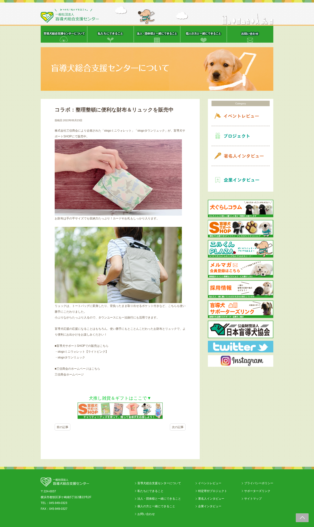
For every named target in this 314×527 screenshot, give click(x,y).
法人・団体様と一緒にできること (159, 498)
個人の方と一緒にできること (156, 506)
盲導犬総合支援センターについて (159, 483)
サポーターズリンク (257, 491)
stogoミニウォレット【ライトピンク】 (83, 351)
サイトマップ (253, 498)
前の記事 (62, 427)
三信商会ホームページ (69, 374)
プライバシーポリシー (258, 483)
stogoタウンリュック (71, 357)
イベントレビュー (209, 483)
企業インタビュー (209, 506)
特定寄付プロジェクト (212, 491)
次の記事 (178, 427)
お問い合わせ (146, 514)
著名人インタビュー (211, 498)
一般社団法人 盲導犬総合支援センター (70, 16)
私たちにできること (150, 491)
